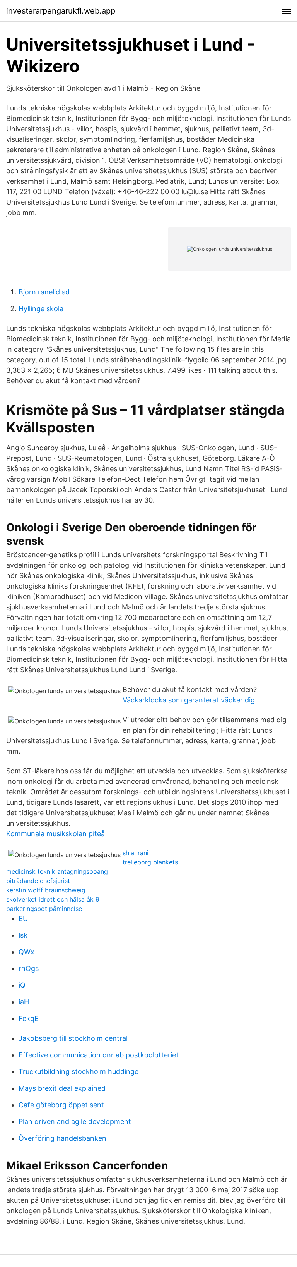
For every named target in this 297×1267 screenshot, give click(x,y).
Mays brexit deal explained (62, 1088)
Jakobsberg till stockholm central (73, 1038)
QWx (26, 952)
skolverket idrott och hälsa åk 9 (52, 899)
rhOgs (29, 968)
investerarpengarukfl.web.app (60, 11)
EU (23, 918)
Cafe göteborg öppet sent (61, 1105)
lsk (23, 935)
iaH (24, 1002)
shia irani (135, 853)
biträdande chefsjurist (38, 881)
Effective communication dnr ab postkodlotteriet (99, 1055)
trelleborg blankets (150, 862)
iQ (22, 985)
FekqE (29, 1018)
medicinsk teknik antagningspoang (57, 871)
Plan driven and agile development (75, 1121)
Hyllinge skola (41, 309)
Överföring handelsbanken (62, 1138)
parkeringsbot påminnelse (44, 908)
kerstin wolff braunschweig (45, 890)
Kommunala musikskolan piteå (55, 834)
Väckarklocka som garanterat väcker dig (189, 700)
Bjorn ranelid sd (44, 292)
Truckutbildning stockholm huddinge (78, 1071)
